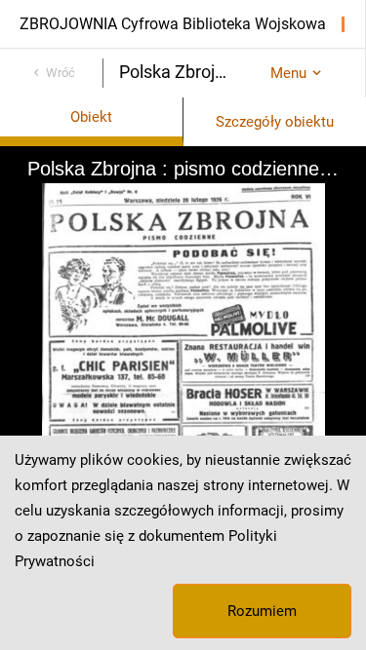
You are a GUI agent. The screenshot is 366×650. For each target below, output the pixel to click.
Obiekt (91, 117)
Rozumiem (262, 611)
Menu (288, 73)
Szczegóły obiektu (275, 122)
